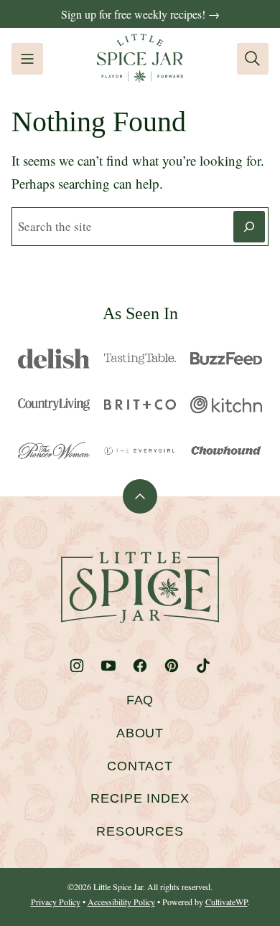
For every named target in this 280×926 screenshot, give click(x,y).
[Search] (253, 59)
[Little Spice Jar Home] (140, 58)
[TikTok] (203, 665)
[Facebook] (140, 665)
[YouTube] (108, 665)
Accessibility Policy (121, 901)
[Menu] (27, 59)
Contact (140, 766)
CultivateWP (226, 901)
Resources (140, 831)
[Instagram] (77, 665)
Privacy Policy (55, 901)
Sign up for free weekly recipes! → (140, 14)
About (140, 733)
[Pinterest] (171, 665)
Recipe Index (140, 798)
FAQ (140, 700)
